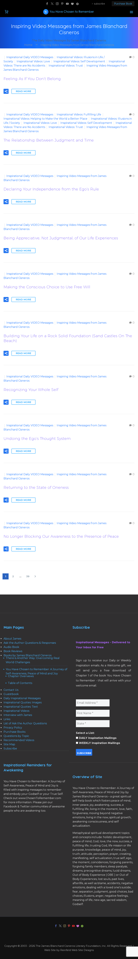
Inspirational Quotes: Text (21, 706)
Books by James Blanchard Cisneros (27, 655)
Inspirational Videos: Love (33, 61)
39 (27, 576)
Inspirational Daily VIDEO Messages (29, 57)
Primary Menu (131, 12)
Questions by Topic (16, 736)
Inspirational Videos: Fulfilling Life (79, 114)
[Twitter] (52, 3)
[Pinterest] (62, 3)
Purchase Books (14, 731)
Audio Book (11, 647)
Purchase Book (123, 3)
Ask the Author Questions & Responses (30, 642)
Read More (23, 91)
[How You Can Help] (72, 3)
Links (7, 719)
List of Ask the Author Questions (25, 723)
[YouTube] (67, 3)
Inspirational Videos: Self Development (79, 61)
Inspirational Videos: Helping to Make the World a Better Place (45, 118)
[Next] (35, 576)
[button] (6, 91)
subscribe (99, 3)
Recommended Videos (19, 740)
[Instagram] (57, 3)
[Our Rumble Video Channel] (77, 3)
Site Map (9, 744)
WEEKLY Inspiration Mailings (99, 743)
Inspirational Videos (16, 710)
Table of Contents (20, 683)
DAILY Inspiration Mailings (97, 738)
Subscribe (10, 748)
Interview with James (18, 715)
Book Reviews (13, 651)
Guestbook (11, 694)
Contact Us (11, 689)
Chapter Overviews (21, 676)
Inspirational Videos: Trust (66, 65)
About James (12, 638)
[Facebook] (47, 3)
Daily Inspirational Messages (22, 698)
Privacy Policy (13, 727)
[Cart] (7, 12)
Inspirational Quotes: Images (23, 702)
